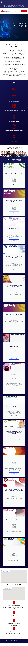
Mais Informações (14, 184)
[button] (26, 2)
